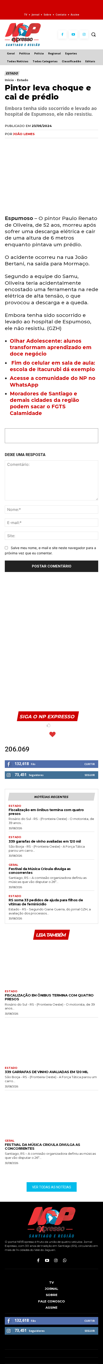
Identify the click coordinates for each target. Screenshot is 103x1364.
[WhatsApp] (31, 143)
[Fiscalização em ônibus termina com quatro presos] (51, 964)
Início (9, 80)
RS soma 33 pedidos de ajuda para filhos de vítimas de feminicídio (46, 902)
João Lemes (24, 134)
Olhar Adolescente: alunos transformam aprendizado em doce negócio (51, 347)
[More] (65, 143)
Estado (12, 73)
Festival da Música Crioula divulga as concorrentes (40, 871)
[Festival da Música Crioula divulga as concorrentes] (51, 1114)
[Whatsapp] (65, 1261)
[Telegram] (53, 143)
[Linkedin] (42, 143)
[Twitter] (20, 143)
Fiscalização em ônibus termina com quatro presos (46, 812)
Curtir (89, 764)
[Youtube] (73, 34)
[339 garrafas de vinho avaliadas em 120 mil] (51, 1041)
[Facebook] (62, 34)
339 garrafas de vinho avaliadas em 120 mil (45, 841)
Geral (13, 864)
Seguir (90, 775)
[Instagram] (84, 34)
